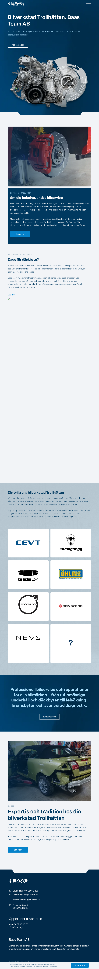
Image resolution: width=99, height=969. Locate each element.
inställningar (53, 966)
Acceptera (80, 966)
